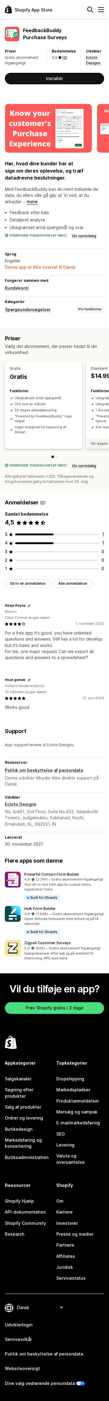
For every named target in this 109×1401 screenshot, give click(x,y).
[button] (54, 886)
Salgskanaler (18, 1078)
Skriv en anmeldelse (27, 583)
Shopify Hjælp (19, 1201)
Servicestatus (71, 1278)
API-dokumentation (25, 1211)
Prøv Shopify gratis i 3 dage (55, 1007)
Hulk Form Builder (40, 908)
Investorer (67, 1223)
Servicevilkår (18, 1339)
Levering (65, 1144)
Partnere (65, 1245)
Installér (54, 78)
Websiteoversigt (22, 1368)
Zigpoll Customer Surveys (47, 943)
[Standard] (56, 457)
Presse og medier (75, 1234)
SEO (60, 1134)
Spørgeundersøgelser (28, 309)
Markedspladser (73, 1089)
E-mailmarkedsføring (78, 1122)
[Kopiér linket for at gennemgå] (29, 605)
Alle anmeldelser (73, 583)
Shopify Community (25, 1223)
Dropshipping (70, 1078)
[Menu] (101, 10)
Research (14, 1234)
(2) (64, 57)
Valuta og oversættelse (70, 1158)
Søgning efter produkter (19, 1092)
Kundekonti (17, 288)
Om (60, 1201)
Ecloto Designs (20, 804)
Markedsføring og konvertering (23, 1143)
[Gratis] (52, 457)
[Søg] (90, 10)
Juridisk (64, 1267)
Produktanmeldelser (77, 1100)
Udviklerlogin (18, 1324)
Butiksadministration (26, 1157)
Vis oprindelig (84, 236)
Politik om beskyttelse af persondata (44, 770)
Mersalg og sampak (76, 1111)
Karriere (64, 1211)
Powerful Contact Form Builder (51, 874)
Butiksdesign (18, 1129)
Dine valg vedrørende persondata (40, 1383)
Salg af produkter (23, 1107)
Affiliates (65, 1256)
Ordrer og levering (24, 1117)
